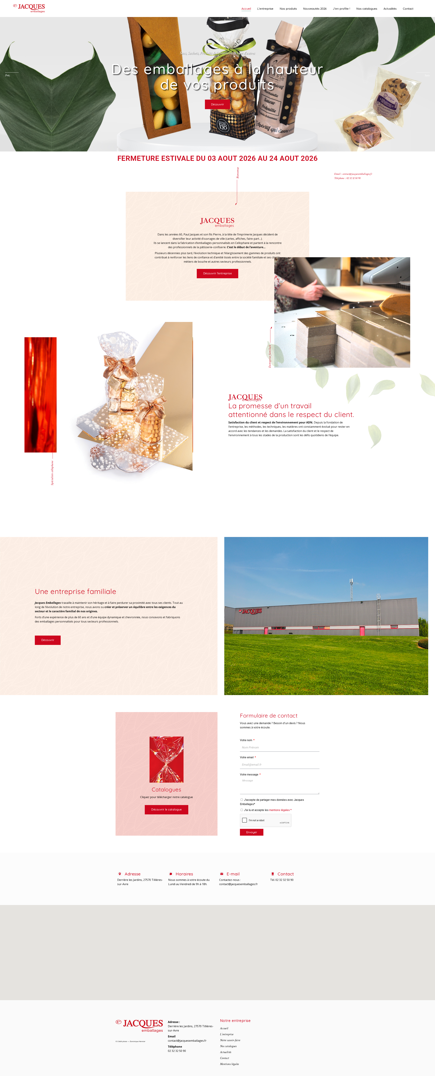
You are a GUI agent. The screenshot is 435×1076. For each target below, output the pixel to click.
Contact (224, 1058)
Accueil (224, 1028)
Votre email (247, 757)
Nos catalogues (228, 1046)
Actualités (225, 1052)
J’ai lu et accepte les (268, 810)
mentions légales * (280, 810)
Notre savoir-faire (230, 1040)
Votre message (249, 774)
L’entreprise (226, 1034)
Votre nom (246, 740)
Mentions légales (229, 1064)
